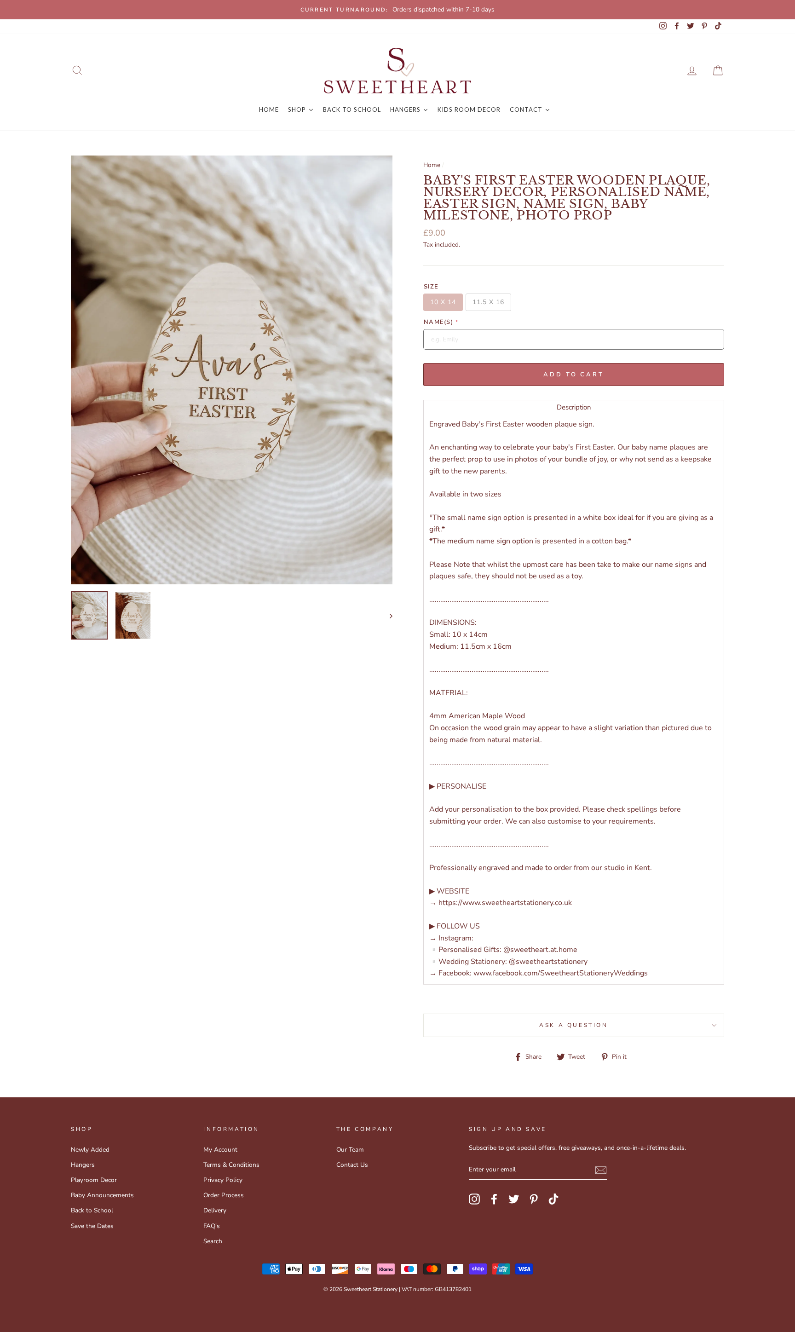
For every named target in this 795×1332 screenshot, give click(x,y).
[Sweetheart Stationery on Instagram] (474, 1199)
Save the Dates (92, 1226)
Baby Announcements (102, 1195)
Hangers (83, 1164)
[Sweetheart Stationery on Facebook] (494, 1199)
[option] (397, 10)
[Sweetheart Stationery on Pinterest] (533, 1199)
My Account (220, 1149)
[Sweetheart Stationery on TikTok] (553, 1199)
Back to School (92, 1210)
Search (212, 1241)
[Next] (386, 615)
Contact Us (352, 1164)
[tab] (573, 407)
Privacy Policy (222, 1180)
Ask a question (573, 1025)
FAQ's (211, 1226)
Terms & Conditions (231, 1164)
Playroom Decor (94, 1180)
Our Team (350, 1149)
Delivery (214, 1210)
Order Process (223, 1195)
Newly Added (90, 1149)
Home (431, 165)
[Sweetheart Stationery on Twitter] (513, 1199)
